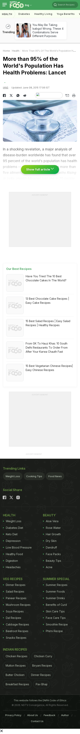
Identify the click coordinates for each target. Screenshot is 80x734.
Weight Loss (12, 476)
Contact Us (37, 721)
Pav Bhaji (41, 684)
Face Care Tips (56, 617)
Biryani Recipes (42, 665)
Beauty (49, 515)
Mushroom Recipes (18, 604)
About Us (32, 715)
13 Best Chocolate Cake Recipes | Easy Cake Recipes (47, 300)
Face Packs (53, 554)
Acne (49, 567)
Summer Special (56, 579)
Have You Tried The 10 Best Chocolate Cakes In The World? (46, 278)
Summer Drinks (55, 598)
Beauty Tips (53, 560)
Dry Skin (51, 540)
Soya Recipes (15, 611)
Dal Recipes (13, 617)
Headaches (13, 567)
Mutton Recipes (16, 665)
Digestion (12, 560)
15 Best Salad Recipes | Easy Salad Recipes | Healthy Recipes (48, 323)
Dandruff (51, 547)
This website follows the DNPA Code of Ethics (40, 700)
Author (65, 715)
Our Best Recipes (19, 269)
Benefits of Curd (56, 604)
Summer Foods (55, 591)
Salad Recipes (15, 591)
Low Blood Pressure (19, 547)
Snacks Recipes (16, 637)
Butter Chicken (15, 675)
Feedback (49, 715)
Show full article (38, 169)
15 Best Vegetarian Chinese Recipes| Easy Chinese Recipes (49, 368)
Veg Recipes (13, 579)
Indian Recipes (15, 649)
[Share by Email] (66, 95)
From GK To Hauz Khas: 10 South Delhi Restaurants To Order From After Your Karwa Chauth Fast (47, 347)
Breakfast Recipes (17, 684)
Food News (55, 476)
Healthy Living (43, 13)
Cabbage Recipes (17, 624)
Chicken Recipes (16, 656)
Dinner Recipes (15, 584)
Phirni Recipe (54, 631)
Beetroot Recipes (17, 631)
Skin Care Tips (55, 611)
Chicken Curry (43, 656)
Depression (13, 540)
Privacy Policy (13, 715)
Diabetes (24, 13)
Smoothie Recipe (57, 624)
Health (7, 14)
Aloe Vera (52, 521)
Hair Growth (53, 534)
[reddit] (24, 95)
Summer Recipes (56, 584)
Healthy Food (14, 554)
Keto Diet (11, 534)
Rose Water (53, 527)
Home (6, 50)
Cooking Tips (34, 476)
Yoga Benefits (66, 13)
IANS (5, 87)
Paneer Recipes (16, 598)
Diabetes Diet (14, 527)
